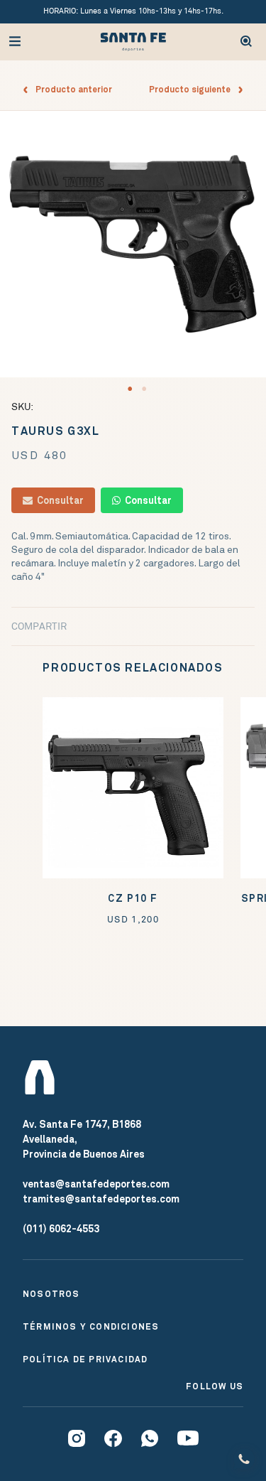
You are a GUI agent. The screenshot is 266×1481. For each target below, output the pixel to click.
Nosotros (51, 1294)
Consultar (58, 500)
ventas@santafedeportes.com (96, 1184)
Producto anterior (70, 89)
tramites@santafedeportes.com (101, 1198)
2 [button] (144, 389)
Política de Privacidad (85, 1359)
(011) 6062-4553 (61, 1228)
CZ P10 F (132, 899)
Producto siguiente (193, 89)
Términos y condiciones (91, 1326)
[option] (133, 244)
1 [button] (130, 389)
